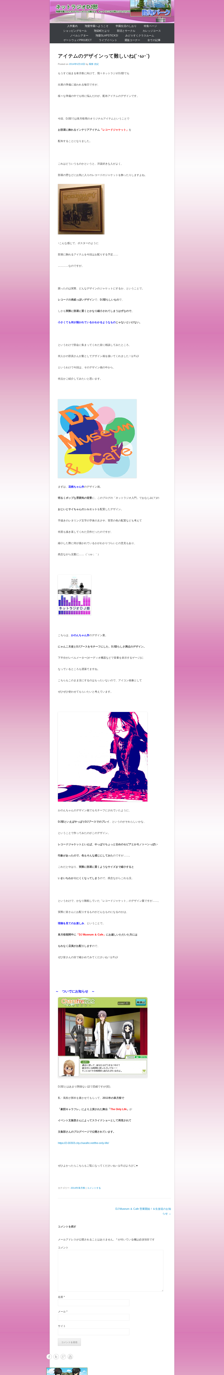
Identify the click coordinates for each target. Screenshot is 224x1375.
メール (62, 1311)
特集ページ (150, 26)
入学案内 (72, 26)
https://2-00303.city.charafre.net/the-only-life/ (83, 1143)
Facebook (49, 1356)
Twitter (56, 1356)
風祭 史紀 (94, 64)
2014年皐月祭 (78, 1188)
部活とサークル (126, 30)
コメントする (94, 1188)
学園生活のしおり (126, 26)
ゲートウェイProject (77, 40)
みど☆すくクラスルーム (139, 35)
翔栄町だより (102, 30)
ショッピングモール (75, 30)
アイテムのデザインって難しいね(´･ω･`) (104, 56)
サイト (62, 1326)
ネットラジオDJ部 (77, 7)
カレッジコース (152, 30)
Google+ (63, 1356)
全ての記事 (154, 40)
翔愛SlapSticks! (107, 35)
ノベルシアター (79, 35)
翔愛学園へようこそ (96, 26)
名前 (61, 1297)
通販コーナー (132, 40)
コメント (63, 1247)
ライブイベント (108, 40)
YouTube (70, 1356)
